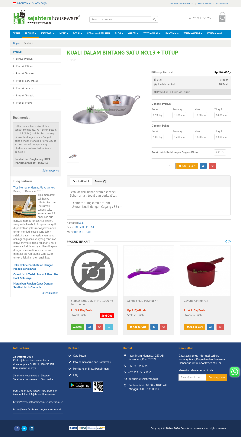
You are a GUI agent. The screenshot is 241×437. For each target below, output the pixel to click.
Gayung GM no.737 (196, 300)
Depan (16, 33)
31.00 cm (179, 115)
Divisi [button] (76, 33)
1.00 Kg (157, 137)
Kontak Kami (214, 33)
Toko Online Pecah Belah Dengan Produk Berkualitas (33, 267)
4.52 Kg (220, 152)
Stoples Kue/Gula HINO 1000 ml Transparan (92, 302)
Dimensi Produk (161, 103)
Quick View (92, 290)
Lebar (197, 109)
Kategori (47, 33)
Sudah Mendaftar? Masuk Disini (213, 3)
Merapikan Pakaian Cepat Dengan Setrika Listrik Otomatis (33, 285)
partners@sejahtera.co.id (144, 379)
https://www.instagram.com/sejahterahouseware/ (41, 402)
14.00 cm (221, 115)
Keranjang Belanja (98, 33)
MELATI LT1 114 (84, 227)
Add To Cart (188, 166)
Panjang (177, 109)
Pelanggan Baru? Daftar (181, 3)
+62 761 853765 (138, 366)
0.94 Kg (157, 115)
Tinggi (218, 109)
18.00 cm (221, 137)
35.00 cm (179, 137)
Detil (79, 327)
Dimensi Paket (160, 125)
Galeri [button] (132, 33)
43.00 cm (200, 137)
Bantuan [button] (171, 33)
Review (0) (100, 181)
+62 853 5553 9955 (140, 372)
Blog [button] (118, 33)
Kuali (81, 223)
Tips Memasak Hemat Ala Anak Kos (34, 187)
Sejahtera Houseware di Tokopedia (33, 379)
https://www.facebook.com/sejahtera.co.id (37, 409)
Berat (155, 109)
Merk (62, 33)
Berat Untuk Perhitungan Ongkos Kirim (175, 152)
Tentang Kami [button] (192, 33)
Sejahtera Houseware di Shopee (31, 375)
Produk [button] (29, 33)
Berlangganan (217, 377)
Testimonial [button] (151, 33)
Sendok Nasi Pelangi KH (143, 300)
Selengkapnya (50, 170)
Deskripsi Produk (80, 181)
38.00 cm (200, 115)
